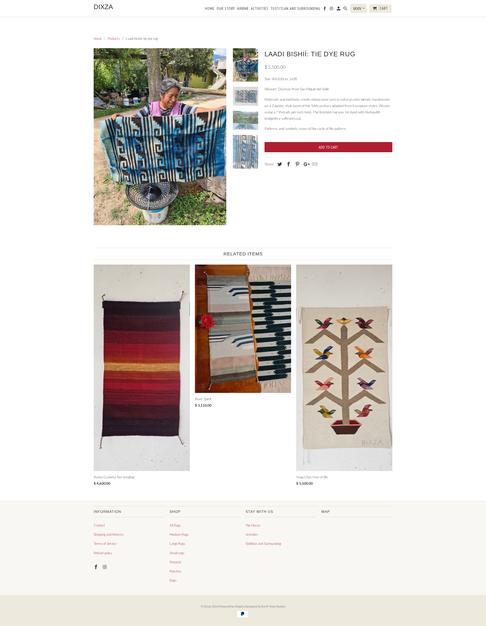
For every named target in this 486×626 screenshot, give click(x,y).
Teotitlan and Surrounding (263, 544)
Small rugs (177, 553)
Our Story (226, 8)
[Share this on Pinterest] (297, 164)
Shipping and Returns (109, 534)
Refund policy (103, 553)
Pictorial (175, 562)
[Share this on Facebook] (288, 164)
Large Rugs (177, 544)
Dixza (207, 606)
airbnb (243, 8)
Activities (252, 534)
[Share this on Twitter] (279, 164)
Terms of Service (105, 544)
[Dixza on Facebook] (96, 567)
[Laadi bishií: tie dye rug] (160, 136)
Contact (99, 525)
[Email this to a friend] (314, 164)
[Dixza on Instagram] (105, 567)
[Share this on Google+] (305, 164)
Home (209, 8)
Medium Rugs (179, 534)
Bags (173, 580)
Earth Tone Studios (273, 606)
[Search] (345, 9)
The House (253, 525)
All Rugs (175, 525)
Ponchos (175, 571)
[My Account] (339, 9)
